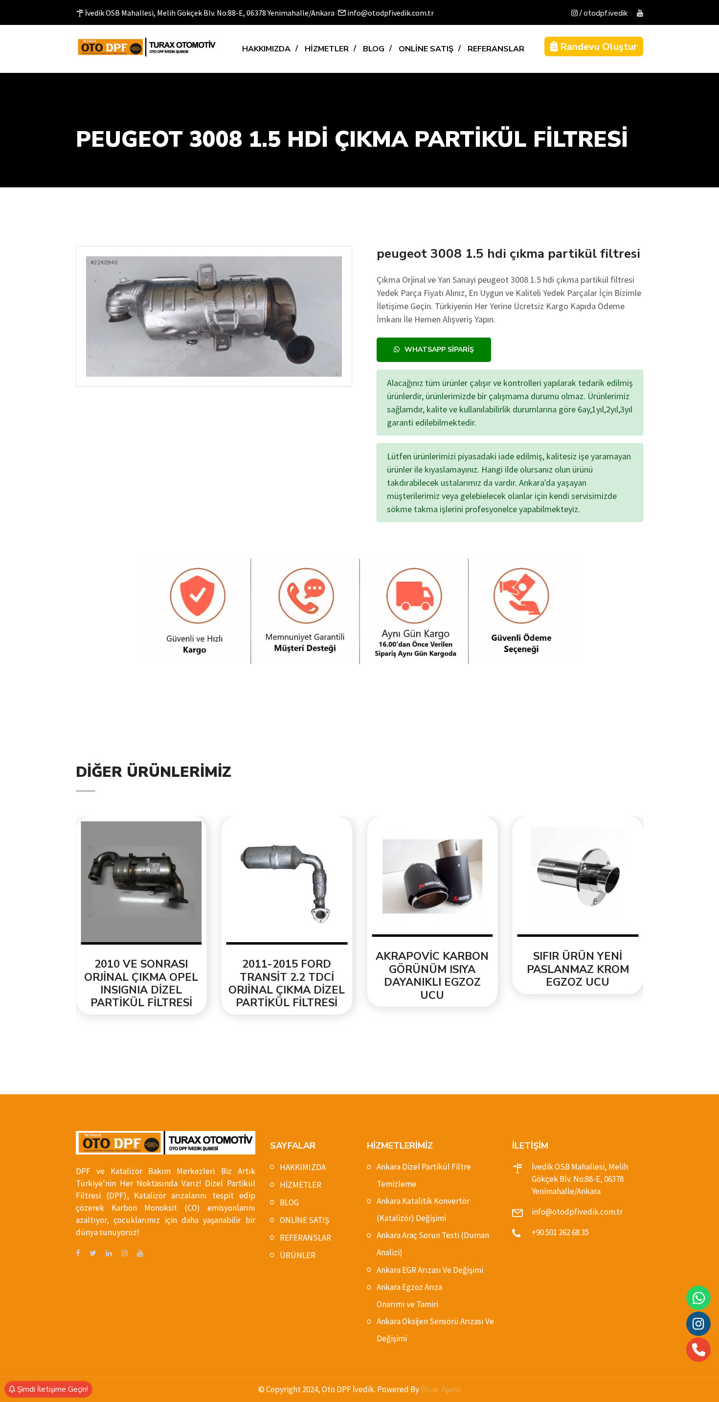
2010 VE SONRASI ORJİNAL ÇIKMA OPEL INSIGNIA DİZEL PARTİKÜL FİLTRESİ (141, 984)
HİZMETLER (327, 49)
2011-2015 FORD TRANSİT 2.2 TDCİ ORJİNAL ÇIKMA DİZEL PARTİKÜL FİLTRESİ (286, 984)
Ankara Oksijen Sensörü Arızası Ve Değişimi (435, 1330)
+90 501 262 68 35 (560, 1232)
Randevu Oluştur (597, 46)
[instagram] (124, 1253)
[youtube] (640, 13)
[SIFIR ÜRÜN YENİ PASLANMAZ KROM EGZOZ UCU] (578, 879)
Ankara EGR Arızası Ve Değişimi (430, 1270)
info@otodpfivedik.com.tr (577, 1211)
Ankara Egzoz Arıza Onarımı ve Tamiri (409, 1296)
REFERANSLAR (496, 49)
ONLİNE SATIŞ (426, 49)
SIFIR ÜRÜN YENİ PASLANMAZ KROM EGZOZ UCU (578, 969)
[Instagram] (698, 1324)
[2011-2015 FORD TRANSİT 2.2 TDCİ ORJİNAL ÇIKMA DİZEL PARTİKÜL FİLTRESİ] (287, 883)
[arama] (698, 1349)
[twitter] (93, 1253)
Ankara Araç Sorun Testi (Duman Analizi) (433, 1244)
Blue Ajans (441, 1389)
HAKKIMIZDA (266, 49)
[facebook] (78, 1253)
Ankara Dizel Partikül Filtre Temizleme (424, 1175)
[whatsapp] (699, 1298)
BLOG (373, 49)
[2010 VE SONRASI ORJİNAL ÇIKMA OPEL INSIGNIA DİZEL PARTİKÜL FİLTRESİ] (141, 883)
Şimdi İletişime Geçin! (51, 1389)
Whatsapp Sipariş (439, 349)
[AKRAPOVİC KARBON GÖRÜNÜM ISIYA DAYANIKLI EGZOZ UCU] (432, 879)
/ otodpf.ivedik (603, 13)
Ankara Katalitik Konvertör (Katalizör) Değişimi (423, 1209)
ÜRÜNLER (297, 1255)
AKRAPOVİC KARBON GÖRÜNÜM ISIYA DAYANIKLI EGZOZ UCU (432, 976)
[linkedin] (109, 1253)
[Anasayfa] (147, 47)
